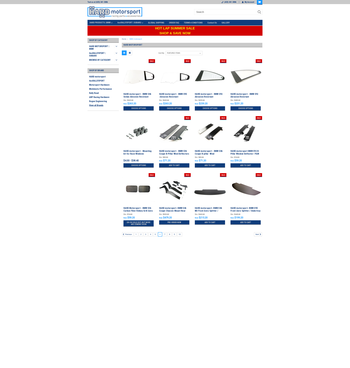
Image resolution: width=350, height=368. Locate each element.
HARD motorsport (97, 76)
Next (257, 234)
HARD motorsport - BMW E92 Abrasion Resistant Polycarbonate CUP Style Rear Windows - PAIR (209, 98)
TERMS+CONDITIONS (193, 22)
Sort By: (161, 53)
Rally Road (94, 93)
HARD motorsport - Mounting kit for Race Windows (137, 152)
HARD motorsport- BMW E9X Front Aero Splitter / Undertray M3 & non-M (245, 211)
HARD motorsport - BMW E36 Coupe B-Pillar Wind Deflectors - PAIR (174, 154)
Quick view (138, 90)
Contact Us (212, 22)
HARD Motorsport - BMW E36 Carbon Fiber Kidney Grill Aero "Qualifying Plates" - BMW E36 (138, 211)
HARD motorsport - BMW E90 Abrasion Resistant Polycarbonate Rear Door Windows (173, 98)
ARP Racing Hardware (99, 97)
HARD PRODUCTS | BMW (100, 22)
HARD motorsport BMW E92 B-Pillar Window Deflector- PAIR (245, 152)
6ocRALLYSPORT (97, 80)
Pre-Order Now (174, 222)
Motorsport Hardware (99, 85)
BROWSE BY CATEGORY (99, 60)
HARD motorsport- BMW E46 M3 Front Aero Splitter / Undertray (208, 211)
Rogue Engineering (98, 101)
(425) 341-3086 (230, 2)
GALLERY (226, 22)
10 (180, 234)
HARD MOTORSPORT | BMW (99, 47)
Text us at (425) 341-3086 (98, 2)
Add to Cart (174, 165)
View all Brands (96, 105)
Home (124, 39)
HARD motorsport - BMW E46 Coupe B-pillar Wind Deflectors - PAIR (208, 154)
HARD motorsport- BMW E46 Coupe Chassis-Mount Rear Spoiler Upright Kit (172, 211)
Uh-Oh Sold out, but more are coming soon (138, 223)
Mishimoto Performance (100, 89)
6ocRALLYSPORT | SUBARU (129, 22)
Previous (128, 234)
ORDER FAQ (174, 22)
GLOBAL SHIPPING (156, 22)
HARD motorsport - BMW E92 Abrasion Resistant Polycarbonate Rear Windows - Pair (245, 98)
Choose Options (138, 108)
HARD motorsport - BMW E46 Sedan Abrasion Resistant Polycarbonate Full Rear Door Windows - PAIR (137, 98)
